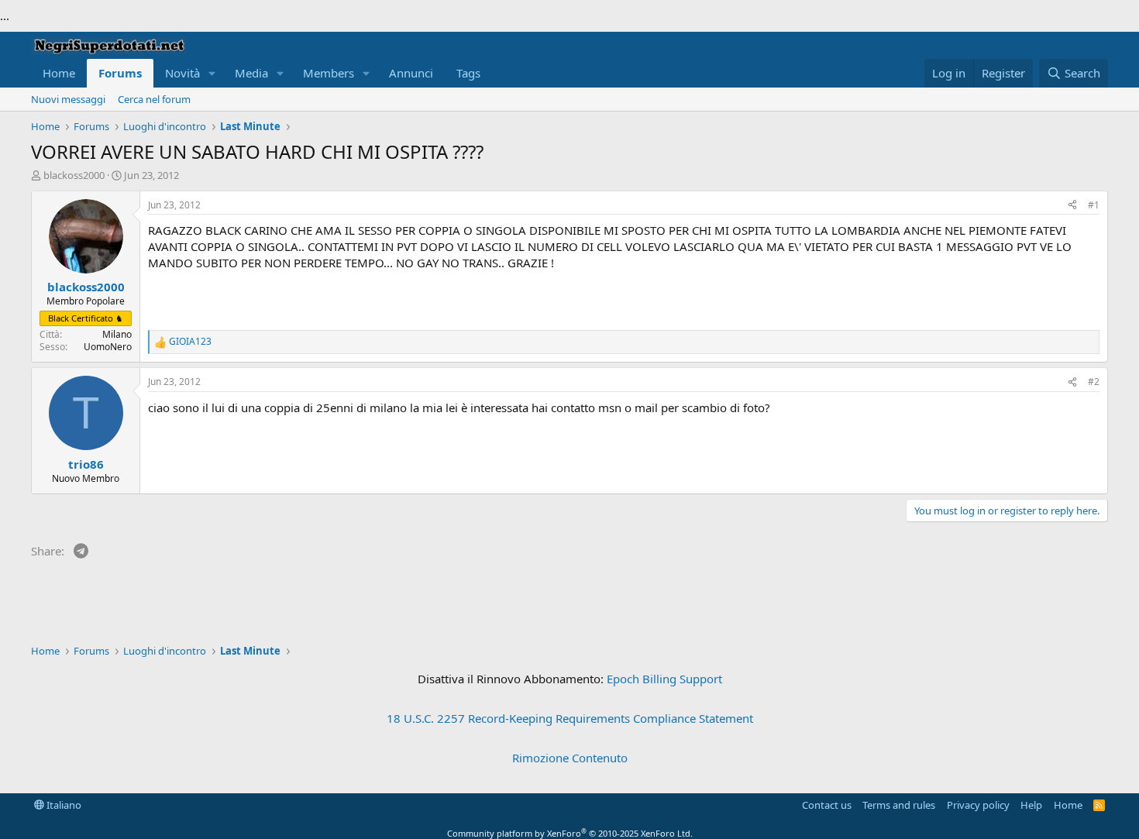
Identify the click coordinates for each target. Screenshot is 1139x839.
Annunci (411, 73)
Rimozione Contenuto (570, 757)
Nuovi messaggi (68, 99)
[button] (212, 73)
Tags (468, 73)
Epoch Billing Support (664, 678)
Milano (117, 334)
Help (1031, 805)
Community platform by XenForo (570, 833)
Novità (182, 73)
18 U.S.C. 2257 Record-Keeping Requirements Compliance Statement (570, 718)
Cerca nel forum (154, 99)
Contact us (827, 805)
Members (328, 73)
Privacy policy (978, 805)
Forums (120, 73)
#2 (1093, 381)
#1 (1093, 204)
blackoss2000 (74, 175)
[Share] (1072, 206)
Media (251, 73)
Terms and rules (898, 805)
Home (59, 73)
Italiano (62, 805)
